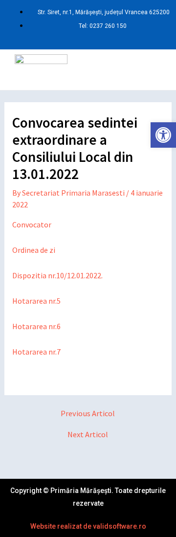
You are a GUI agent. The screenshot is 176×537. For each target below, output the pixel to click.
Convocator (31, 224)
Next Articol (87, 434)
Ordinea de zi (33, 250)
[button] (119, 69)
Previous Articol (88, 413)
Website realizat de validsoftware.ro (88, 526)
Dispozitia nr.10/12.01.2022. (57, 275)
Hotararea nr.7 (36, 352)
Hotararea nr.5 (36, 301)
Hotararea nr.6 (36, 326)
